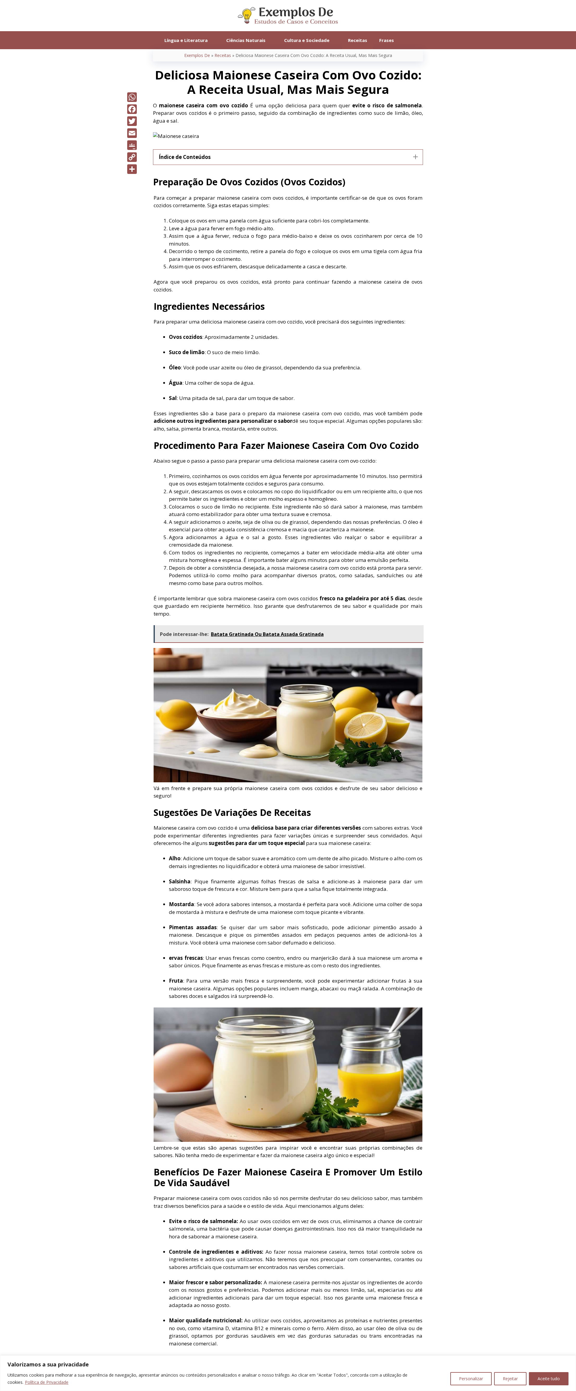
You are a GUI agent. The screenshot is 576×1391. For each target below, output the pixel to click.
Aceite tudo (549, 1378)
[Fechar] (569, 1360)
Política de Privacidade (46, 1382)
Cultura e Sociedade (306, 40)
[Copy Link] (132, 157)
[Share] (132, 169)
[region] (288, 1373)
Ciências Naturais (246, 40)
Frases (386, 40)
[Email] (132, 133)
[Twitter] (132, 121)
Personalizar (471, 1378)
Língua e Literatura (186, 40)
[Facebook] (132, 109)
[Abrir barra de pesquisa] (409, 40)
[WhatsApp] (132, 97)
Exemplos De (197, 55)
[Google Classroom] (132, 145)
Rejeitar (510, 1378)
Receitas (357, 40)
